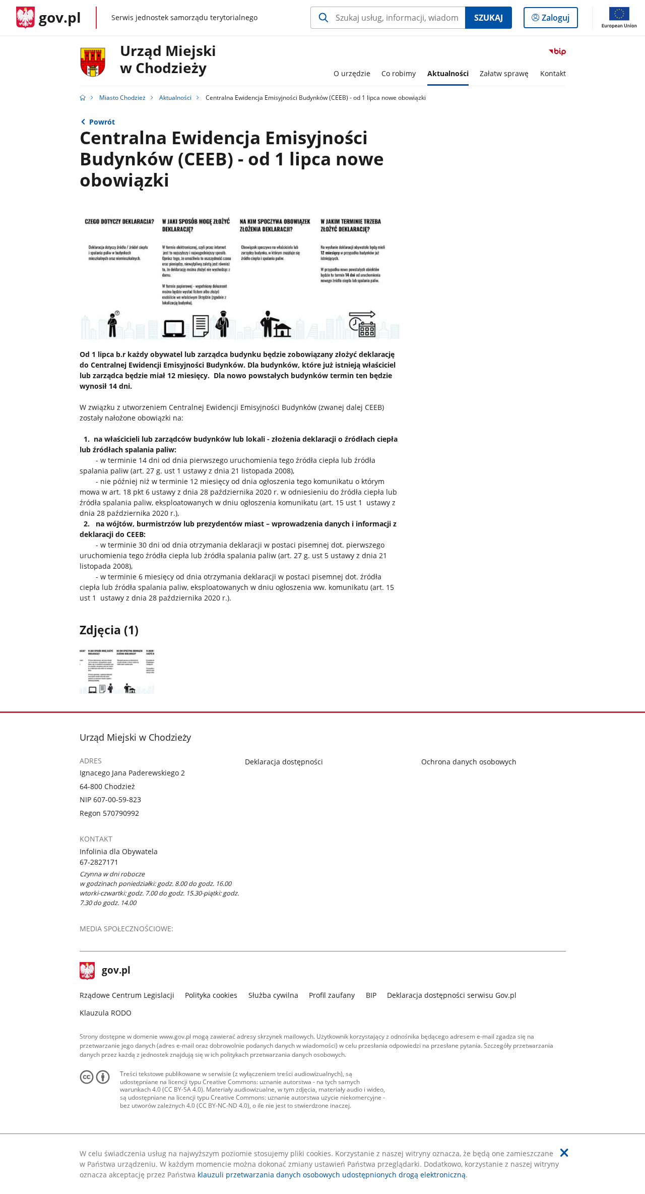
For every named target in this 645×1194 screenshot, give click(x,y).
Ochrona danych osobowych (469, 761)
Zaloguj (559, 20)
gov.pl (116, 971)
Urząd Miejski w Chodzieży (168, 59)
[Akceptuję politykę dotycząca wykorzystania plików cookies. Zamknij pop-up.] (564, 1152)
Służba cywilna (273, 995)
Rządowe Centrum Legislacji (127, 995)
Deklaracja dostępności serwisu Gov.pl (452, 995)
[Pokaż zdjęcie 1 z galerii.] (117, 669)
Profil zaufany (332, 995)
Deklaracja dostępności (284, 761)
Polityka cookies (211, 995)
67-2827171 (99, 862)
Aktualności (175, 97)
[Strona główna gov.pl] (83, 97)
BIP (371, 995)
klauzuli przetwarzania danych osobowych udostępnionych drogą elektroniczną (332, 1174)
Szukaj (488, 17)
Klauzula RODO (106, 1013)
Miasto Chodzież (122, 97)
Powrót (102, 122)
